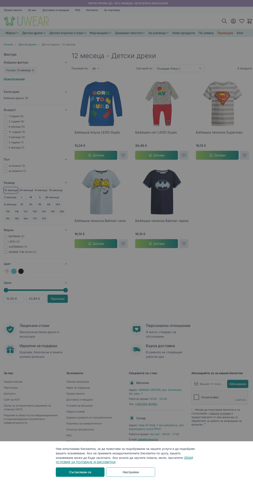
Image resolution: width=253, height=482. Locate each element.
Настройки (131, 472)
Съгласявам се (80, 472)
